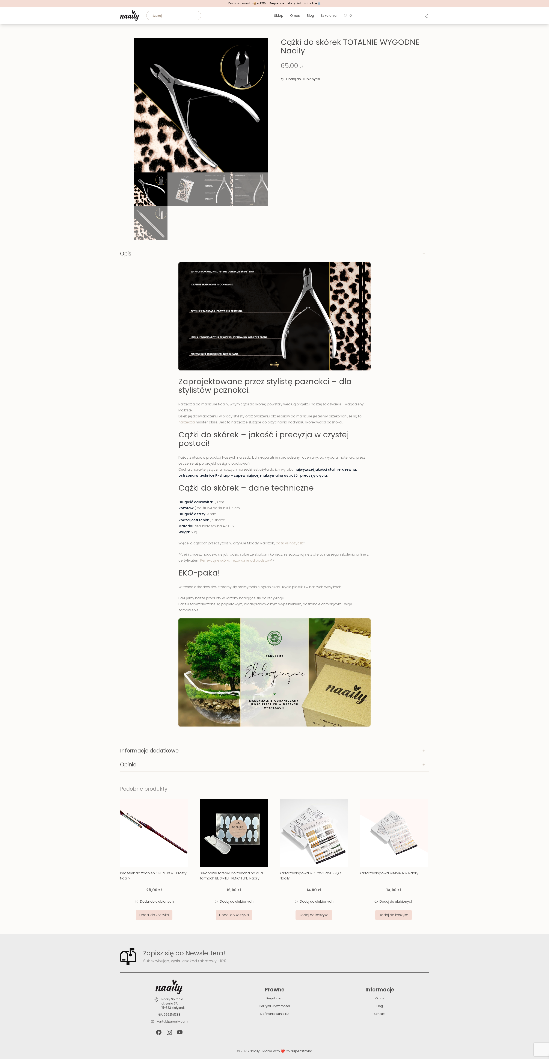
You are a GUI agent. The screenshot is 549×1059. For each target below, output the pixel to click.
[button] (300, 79)
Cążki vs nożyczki (289, 543)
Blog (310, 15)
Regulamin (274, 998)
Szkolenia (328, 15)
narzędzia (186, 422)
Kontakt (380, 1014)
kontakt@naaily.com (172, 1021)
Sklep (278, 15)
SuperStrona (301, 1051)
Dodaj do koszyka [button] (154, 914)
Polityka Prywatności (274, 1006)
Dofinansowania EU (274, 1014)
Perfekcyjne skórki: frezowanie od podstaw (235, 560)
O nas (295, 15)
